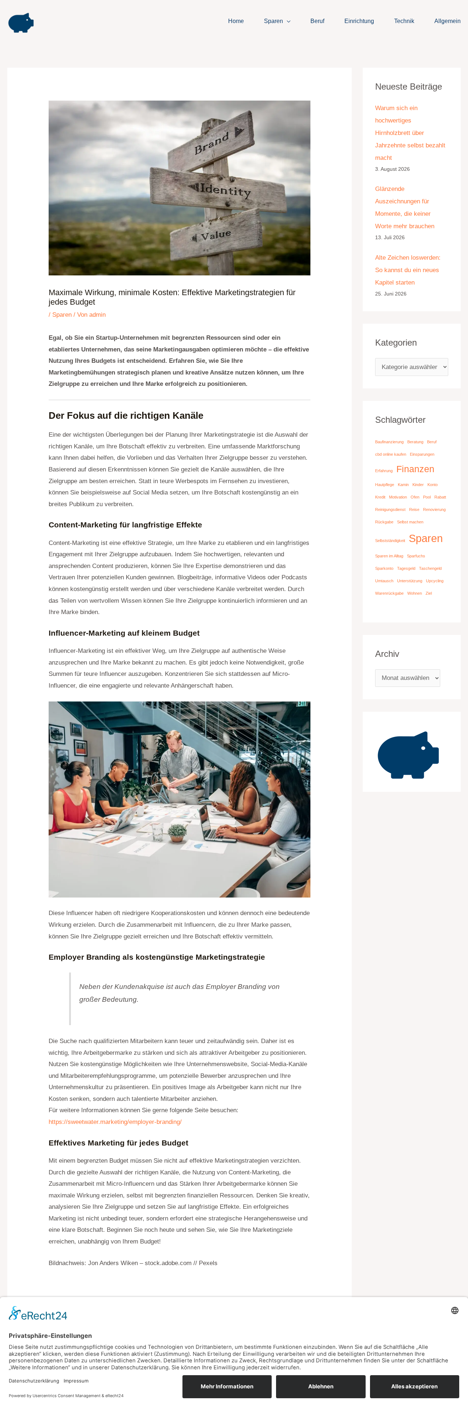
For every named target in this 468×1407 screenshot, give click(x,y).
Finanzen (415, 469)
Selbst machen (410, 522)
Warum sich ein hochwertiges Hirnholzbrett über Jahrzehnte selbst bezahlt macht (410, 133)
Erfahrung (384, 471)
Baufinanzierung (389, 442)
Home (236, 21)
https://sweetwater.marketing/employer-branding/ (115, 1121)
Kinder (418, 484)
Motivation (398, 497)
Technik (404, 21)
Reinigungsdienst (390, 509)
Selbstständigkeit (390, 540)
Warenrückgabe (389, 593)
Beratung (415, 442)
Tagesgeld (406, 568)
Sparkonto (384, 568)
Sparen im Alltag (389, 556)
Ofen (415, 497)
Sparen (273, 21)
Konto (432, 484)
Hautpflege (384, 484)
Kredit (380, 497)
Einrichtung (359, 21)
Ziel (429, 593)
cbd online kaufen (390, 454)
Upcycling (435, 581)
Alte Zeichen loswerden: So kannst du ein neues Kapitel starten (408, 270)
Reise (414, 509)
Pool (427, 497)
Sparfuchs (416, 556)
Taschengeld (430, 568)
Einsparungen (422, 454)
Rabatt (440, 497)
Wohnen (414, 593)
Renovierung (434, 509)
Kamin (403, 484)
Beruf (317, 21)
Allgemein (447, 21)
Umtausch (384, 581)
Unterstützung (409, 581)
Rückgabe (384, 522)
